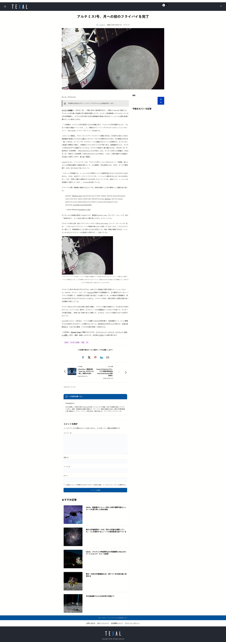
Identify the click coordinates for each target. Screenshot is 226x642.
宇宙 (83, 342)
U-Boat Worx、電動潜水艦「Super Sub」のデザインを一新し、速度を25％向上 (86, 371)
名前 (66, 457)
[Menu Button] (5, 7)
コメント (68, 433)
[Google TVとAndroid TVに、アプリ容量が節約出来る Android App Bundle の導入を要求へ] (118, 375)
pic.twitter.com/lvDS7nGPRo (82, 205)
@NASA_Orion (77, 196)
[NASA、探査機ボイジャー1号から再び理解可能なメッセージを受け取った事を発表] (73, 507)
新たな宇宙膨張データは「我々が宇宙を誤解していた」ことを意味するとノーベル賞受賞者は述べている (106, 530)
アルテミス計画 (74, 342)
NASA (66, 342)
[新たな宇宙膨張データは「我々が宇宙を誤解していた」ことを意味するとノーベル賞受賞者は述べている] (73, 529)
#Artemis (108, 199)
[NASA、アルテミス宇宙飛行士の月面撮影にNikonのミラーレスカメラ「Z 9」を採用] (73, 551)
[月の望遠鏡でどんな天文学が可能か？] (73, 596)
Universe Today (76, 332)
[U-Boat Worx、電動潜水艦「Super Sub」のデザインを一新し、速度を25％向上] (72, 369)
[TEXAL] (19, 5)
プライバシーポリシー (132, 623)
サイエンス (126, 25)
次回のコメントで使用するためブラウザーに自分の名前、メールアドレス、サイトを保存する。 (96, 485)
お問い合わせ (90, 623)
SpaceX (90, 292)
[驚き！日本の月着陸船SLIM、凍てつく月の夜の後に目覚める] (73, 573)
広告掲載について (117, 623)
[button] (83, 357)
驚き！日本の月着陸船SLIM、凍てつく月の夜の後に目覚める (106, 575)
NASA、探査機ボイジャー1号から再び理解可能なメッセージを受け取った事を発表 (106, 508)
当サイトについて (103, 623)
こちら (101, 335)
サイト (66, 476)
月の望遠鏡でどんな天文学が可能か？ (100, 596)
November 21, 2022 (84, 209)
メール (67, 466)
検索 (133, 95)
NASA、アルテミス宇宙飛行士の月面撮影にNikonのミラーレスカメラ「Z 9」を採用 (106, 552)
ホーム (64, 97)
